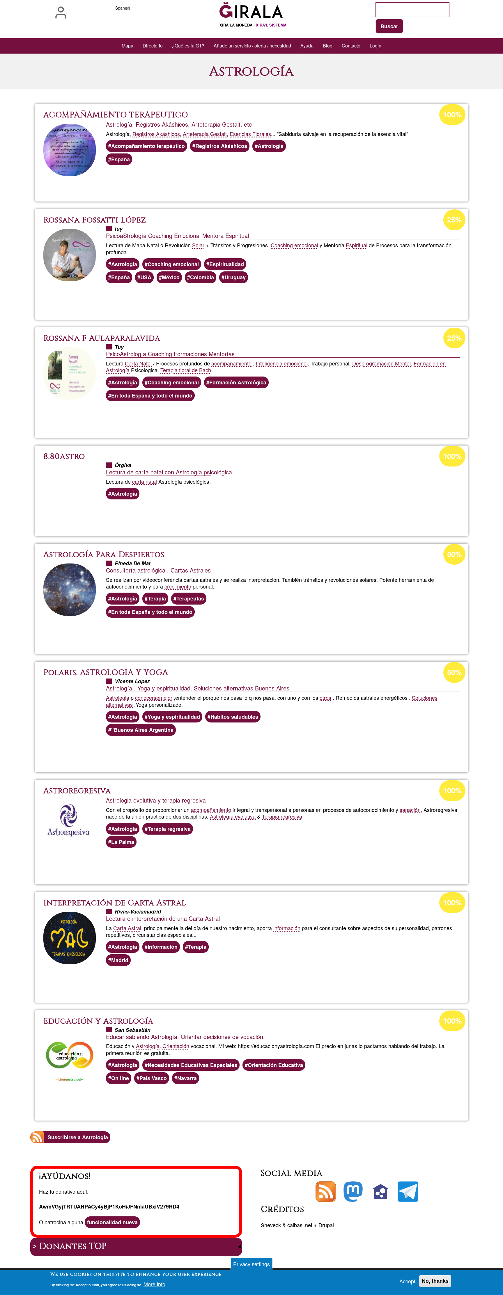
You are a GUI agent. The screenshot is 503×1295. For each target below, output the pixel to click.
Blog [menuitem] (327, 45)
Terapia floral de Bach (185, 370)
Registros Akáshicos (156, 133)
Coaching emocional (294, 245)
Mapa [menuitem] (127, 45)
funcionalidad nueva (112, 1222)
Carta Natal (138, 363)
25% (454, 219)
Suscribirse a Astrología (78, 1137)
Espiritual (356, 245)
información (286, 928)
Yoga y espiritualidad (174, 716)
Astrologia (117, 697)
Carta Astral (127, 928)
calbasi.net (299, 1225)
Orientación (175, 1046)
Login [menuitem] (375, 45)
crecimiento (177, 586)
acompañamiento (232, 363)
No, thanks (435, 1281)
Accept (407, 1281)
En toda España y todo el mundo (151, 395)
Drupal (326, 1225)
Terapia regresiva (282, 816)
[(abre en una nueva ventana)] (353, 1191)
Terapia (157, 598)
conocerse (147, 697)
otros (325, 697)
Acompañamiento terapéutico (148, 146)
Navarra (187, 1078)
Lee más (255, 181)
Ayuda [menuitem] (307, 45)
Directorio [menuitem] (153, 45)
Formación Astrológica (237, 382)
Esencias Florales (250, 133)
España (120, 159)
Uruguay (235, 277)
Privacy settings (251, 1264)
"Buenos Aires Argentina (142, 730)
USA (145, 277)
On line (120, 1078)
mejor (165, 697)
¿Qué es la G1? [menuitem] (188, 45)
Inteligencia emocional (282, 363)
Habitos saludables (234, 716)
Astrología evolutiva (233, 816)
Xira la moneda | (252, 25)
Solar (198, 245)
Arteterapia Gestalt (205, 133)
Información (163, 947)
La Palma (122, 842)
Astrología (271, 146)
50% (454, 554)
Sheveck (271, 1225)
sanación (410, 809)
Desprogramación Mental (381, 363)
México (171, 277)
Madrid (119, 960)
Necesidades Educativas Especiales (192, 1065)
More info (154, 1284)
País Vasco (153, 1078)
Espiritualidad (226, 264)
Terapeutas (190, 598)
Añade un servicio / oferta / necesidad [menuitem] (252, 45)
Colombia (202, 277)
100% (452, 114)
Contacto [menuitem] (351, 45)
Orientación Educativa (275, 1065)
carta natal (144, 481)
